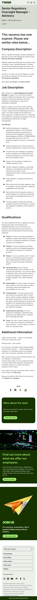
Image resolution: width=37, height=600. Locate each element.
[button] (28, 2)
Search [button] (32, 549)
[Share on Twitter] (20, 390)
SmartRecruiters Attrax (10, 595)
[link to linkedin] (8, 579)
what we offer (25, 82)
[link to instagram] (4, 579)
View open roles (10, 536)
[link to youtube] (12, 579)
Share (18, 386)
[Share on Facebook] (10, 390)
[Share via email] (25, 390)
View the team (10, 418)
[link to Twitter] (24, 579)
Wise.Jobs (17, 372)
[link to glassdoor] (16, 579)
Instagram (16, 378)
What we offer (9, 479)
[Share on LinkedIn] (15, 390)
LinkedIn (6, 378)
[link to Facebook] (20, 579)
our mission (13, 82)
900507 (27, 589)
